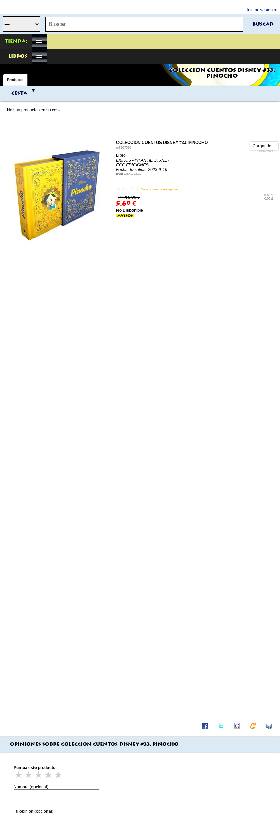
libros (17, 56)
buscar (263, 24)
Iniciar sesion (260, 9)
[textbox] (144, 24)
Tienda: (16, 41)
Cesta (19, 93)
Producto (15, 80)
